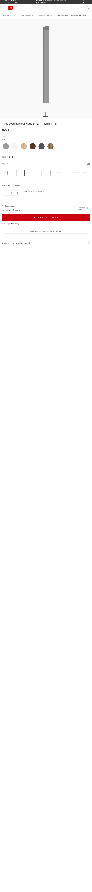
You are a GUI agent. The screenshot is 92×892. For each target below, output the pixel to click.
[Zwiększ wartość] (17, 193)
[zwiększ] (87, 208)
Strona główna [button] (7, 15)
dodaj (88, 164)
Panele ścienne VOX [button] (26, 15)
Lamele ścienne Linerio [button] (44, 15)
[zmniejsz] (73, 208)
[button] (33, 15)
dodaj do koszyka (46, 217)
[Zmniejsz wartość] (7, 193)
